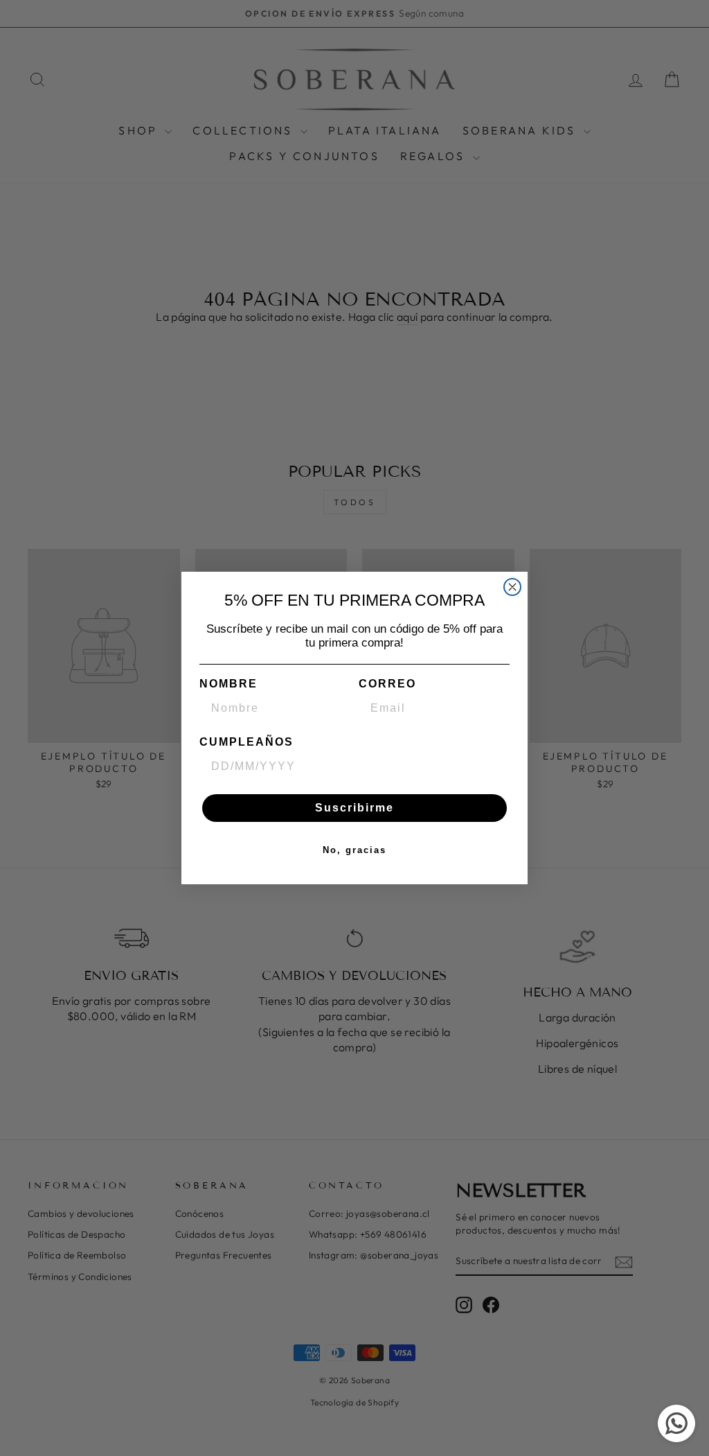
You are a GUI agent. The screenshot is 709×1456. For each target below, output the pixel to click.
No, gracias (354, 850)
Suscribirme (354, 808)
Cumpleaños (246, 742)
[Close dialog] (512, 587)
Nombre (228, 684)
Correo (387, 684)
